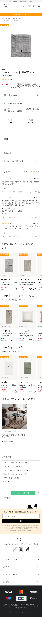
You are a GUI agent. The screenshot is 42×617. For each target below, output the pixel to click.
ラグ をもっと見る (9, 481)
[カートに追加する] (16, 288)
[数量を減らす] (3, 493)
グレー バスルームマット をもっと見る (15, 470)
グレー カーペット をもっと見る (13, 466)
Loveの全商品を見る (9, 351)
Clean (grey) (7, 498)
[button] (7, 79)
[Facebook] (15, 549)
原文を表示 (21, 192)
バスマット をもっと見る (11, 478)
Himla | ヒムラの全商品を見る (12, 300)
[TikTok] (27, 549)
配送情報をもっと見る (32, 110)
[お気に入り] (29, 5)
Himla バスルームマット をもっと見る (15, 474)
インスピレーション (10, 574)
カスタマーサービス (10, 559)
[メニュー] (39, 5)
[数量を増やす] (8, 493)
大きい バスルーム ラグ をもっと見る (15, 462)
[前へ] (4, 44)
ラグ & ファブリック (7, 19)
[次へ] (38, 44)
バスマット (21, 19)
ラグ (15, 19)
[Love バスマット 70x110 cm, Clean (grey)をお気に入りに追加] (38, 493)
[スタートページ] (5, 5)
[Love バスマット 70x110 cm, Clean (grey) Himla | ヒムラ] (21, 44)
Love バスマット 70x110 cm (10, 20)
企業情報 (6, 582)
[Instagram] (21, 549)
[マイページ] (24, 5)
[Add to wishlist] (12, 288)
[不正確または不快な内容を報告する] (39, 192)
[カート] (34, 5)
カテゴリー (7, 567)
